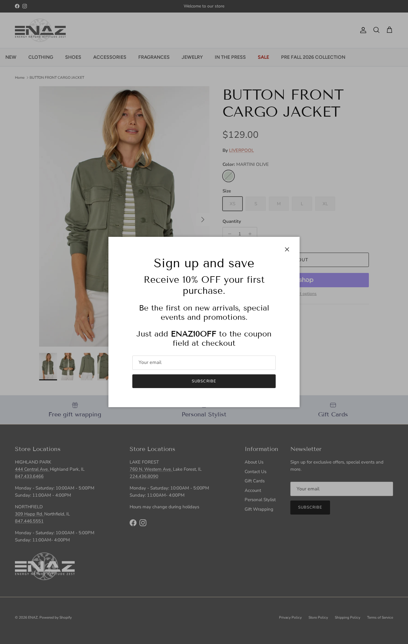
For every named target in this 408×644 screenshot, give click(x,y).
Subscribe (204, 381)
